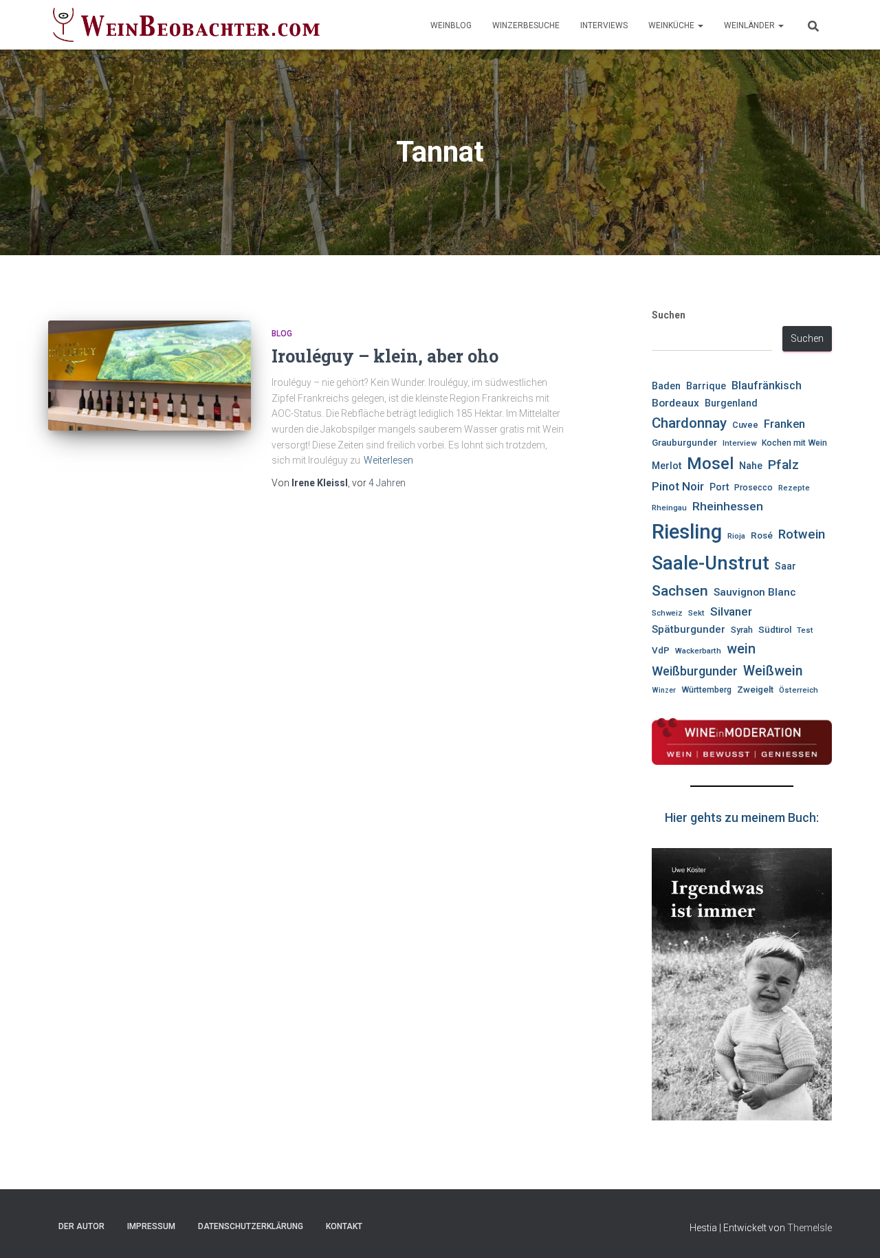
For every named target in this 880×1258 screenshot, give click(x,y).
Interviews (604, 25)
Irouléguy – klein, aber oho (385, 356)
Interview (739, 443)
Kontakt (344, 1226)
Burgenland (731, 403)
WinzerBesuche (526, 25)
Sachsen (680, 590)
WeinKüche (672, 25)
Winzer (664, 690)
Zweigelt (755, 689)
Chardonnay (689, 423)
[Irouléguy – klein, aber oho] (149, 376)
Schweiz (667, 613)
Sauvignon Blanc (755, 592)
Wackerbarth (698, 650)
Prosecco (753, 487)
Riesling (687, 531)
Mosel (710, 463)
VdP (661, 650)
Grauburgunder (684, 442)
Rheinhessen (727, 506)
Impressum (151, 1226)
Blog (282, 333)
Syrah (742, 630)
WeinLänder (750, 25)
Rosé (762, 535)
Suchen (668, 315)
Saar (785, 566)
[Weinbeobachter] (187, 25)
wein (741, 649)
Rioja (736, 536)
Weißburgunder (695, 671)
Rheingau (669, 507)
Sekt (696, 613)
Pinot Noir (678, 486)
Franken (784, 424)
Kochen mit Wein (794, 443)
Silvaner (731, 611)
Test (805, 630)
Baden (666, 386)
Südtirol (774, 630)
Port (719, 486)
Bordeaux (675, 403)
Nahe (750, 465)
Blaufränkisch (767, 385)
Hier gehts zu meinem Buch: (742, 817)
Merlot (666, 465)
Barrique (706, 385)
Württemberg (706, 690)
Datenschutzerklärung (250, 1226)
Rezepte (794, 487)
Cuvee (745, 425)
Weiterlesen (388, 460)
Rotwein (801, 534)
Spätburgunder (688, 629)
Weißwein (772, 671)
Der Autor (81, 1226)
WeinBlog (451, 25)
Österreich (798, 690)
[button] (699, 25)
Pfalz (783, 465)
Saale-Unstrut (710, 563)
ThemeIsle (809, 1227)
